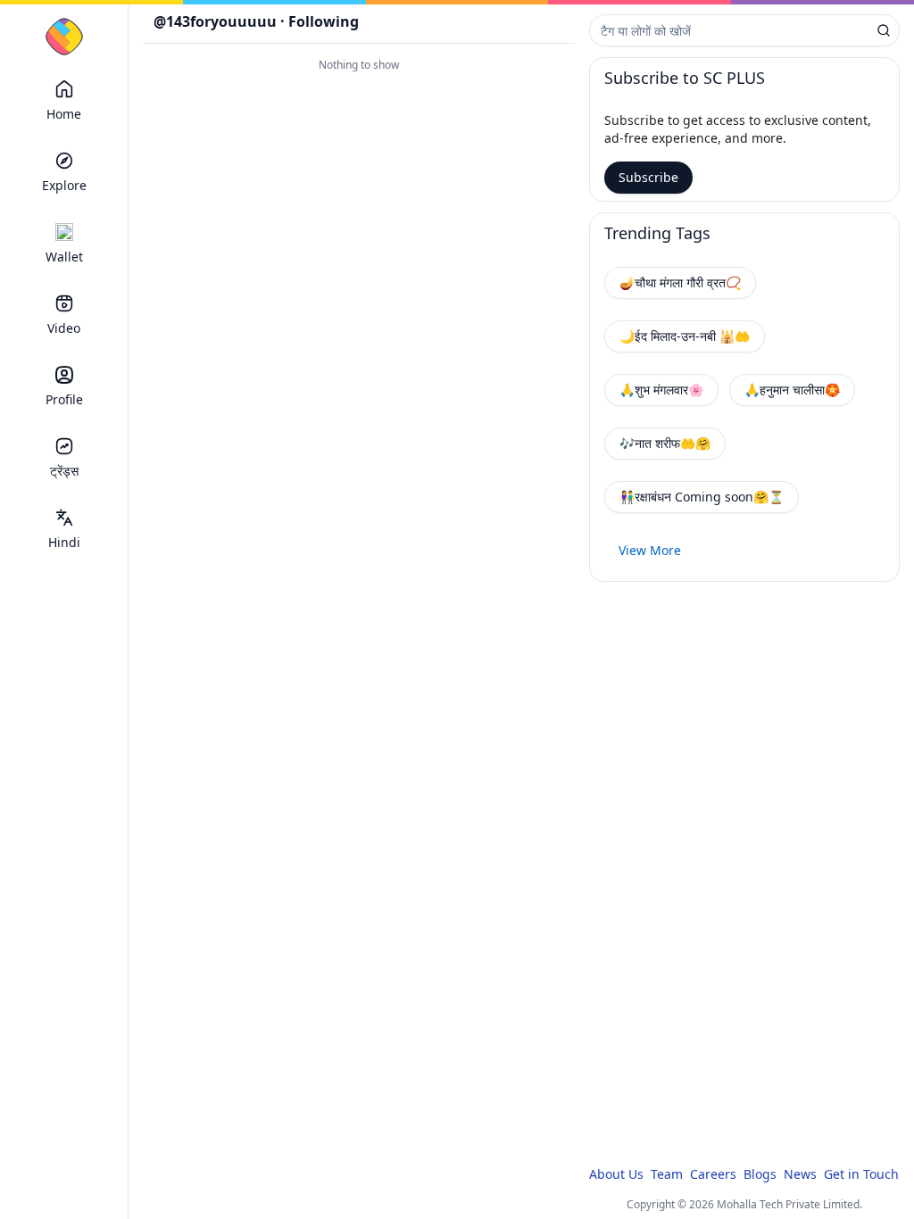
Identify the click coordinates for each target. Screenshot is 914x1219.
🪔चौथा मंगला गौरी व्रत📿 (680, 282)
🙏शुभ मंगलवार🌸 (661, 389)
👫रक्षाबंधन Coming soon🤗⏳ (701, 496)
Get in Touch (861, 1173)
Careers (713, 1173)
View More (650, 550)
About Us (616, 1173)
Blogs (760, 1173)
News (800, 1173)
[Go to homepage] (64, 36)
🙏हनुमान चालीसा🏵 (792, 389)
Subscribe (648, 177)
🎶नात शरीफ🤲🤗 (664, 443)
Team (667, 1173)
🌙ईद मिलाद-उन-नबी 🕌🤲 (684, 336)
